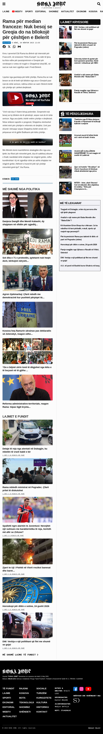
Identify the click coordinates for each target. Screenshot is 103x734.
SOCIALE (41, 688)
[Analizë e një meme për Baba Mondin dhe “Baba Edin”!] (65, 80)
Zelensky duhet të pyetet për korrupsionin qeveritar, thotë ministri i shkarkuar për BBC (86, 61)
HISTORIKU (42, 707)
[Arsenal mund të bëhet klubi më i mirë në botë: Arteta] (65, 140)
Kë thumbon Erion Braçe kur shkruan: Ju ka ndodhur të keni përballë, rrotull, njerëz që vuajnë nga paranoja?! (79, 228)
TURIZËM (41, 693)
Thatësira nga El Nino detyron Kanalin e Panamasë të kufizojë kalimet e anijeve (87, 121)
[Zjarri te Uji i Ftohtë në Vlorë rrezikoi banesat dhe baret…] (28, 551)
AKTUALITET (67, 11)
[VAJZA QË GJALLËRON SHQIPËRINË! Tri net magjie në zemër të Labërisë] (65, 156)
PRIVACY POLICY (94, 728)
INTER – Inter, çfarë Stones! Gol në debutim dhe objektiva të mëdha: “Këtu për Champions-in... (86, 186)
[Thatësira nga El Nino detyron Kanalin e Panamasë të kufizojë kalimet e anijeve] (65, 125)
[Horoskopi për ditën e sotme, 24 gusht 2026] (28, 590)
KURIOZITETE (44, 698)
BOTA (22, 698)
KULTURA (41, 702)
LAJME (6, 11)
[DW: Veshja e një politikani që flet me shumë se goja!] (28, 625)
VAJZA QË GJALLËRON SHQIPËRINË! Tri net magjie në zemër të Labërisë (87, 153)
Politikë (6, 43)
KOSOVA (93, 11)
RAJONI (23, 688)
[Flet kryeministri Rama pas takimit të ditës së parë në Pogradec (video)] (65, 48)
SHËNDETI (25, 711)
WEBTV (18, 11)
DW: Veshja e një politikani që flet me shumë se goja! (86, 28)
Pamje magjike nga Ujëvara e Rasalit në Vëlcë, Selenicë (86, 91)
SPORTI (29, 11)
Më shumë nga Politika (21, 189)
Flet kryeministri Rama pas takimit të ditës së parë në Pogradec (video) (85, 45)
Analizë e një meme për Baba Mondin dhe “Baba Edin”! (86, 76)
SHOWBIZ (53, 11)
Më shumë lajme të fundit (20, 654)
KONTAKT (41, 711)
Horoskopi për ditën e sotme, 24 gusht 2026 (26, 606)
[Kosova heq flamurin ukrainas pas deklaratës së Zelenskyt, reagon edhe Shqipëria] (28, 314)
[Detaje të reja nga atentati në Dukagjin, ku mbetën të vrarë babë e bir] (28, 432)
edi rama (14, 179)
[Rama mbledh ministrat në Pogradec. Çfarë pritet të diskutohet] (28, 471)
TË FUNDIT (8, 688)
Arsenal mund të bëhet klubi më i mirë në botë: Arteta (86, 136)
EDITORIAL (40, 11)
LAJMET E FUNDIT (15, 416)
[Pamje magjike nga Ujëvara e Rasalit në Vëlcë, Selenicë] (65, 96)
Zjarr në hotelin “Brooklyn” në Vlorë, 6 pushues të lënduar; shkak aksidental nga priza (87, 169)
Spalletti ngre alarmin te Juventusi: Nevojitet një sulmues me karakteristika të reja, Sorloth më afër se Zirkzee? (27, 529)
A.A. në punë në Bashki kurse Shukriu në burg (80, 266)
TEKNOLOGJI (26, 702)
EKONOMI (81, 11)
